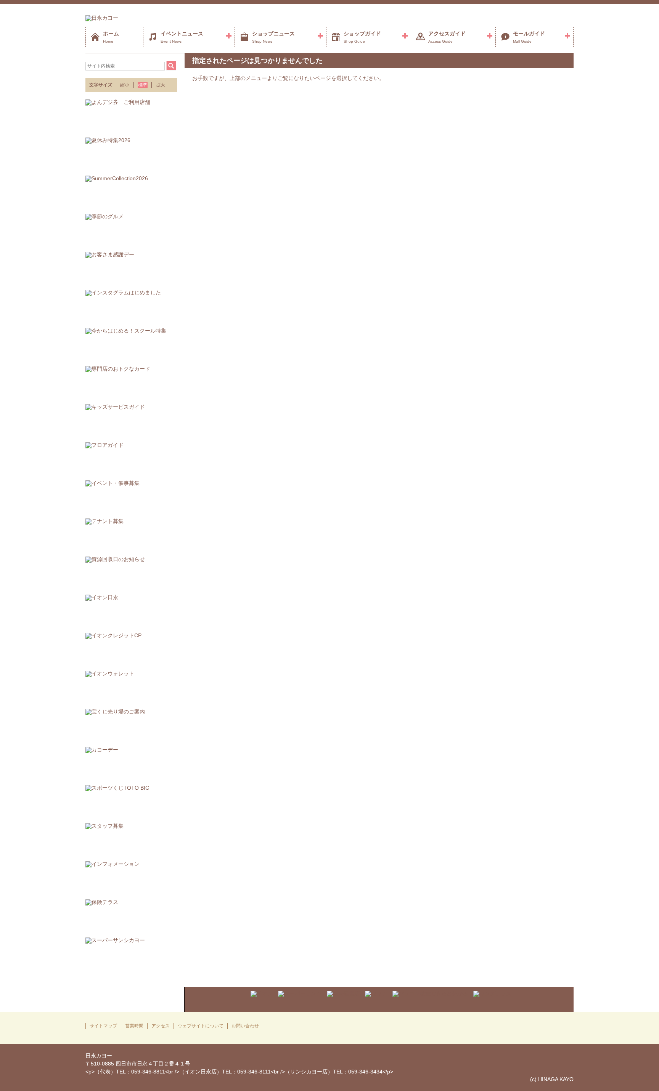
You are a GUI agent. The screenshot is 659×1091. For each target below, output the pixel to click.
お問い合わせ (245, 1026)
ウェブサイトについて (200, 1026)
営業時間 (134, 1026)
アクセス (160, 1026)
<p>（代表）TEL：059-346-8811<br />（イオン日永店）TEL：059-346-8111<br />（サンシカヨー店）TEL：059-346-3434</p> (239, 1072)
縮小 (124, 85)
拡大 (160, 85)
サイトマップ (103, 1026)
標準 (142, 85)
